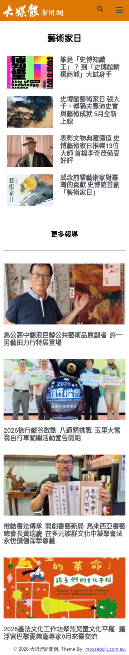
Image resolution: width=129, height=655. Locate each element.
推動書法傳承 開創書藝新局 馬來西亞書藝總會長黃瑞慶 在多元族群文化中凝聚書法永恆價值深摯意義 (64, 533)
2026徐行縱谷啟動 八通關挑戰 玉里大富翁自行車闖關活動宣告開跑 (62, 434)
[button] (100, 9)
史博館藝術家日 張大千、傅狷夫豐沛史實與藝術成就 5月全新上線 (90, 110)
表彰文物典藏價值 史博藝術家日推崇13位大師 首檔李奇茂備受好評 (90, 149)
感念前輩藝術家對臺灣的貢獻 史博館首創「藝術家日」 (90, 185)
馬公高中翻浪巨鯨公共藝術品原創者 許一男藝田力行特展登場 (63, 338)
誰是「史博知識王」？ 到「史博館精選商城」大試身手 (90, 67)
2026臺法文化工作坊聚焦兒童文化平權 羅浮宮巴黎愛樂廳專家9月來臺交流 (64, 632)
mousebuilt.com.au (105, 649)
